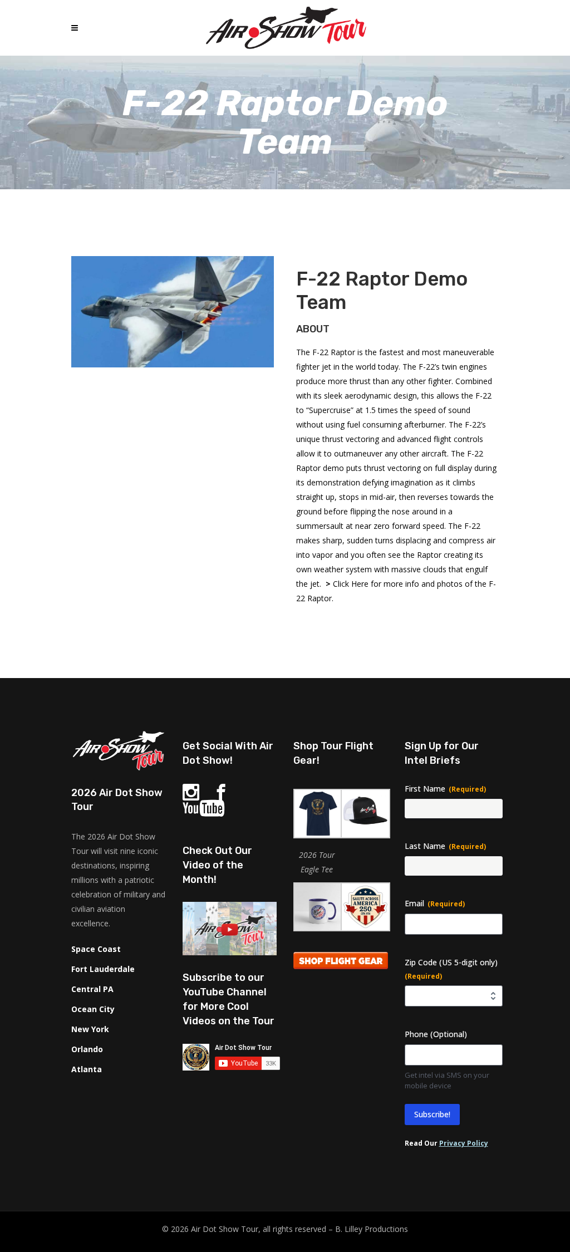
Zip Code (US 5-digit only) (451, 969)
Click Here (350, 583)
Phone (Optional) (436, 1034)
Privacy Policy (463, 1143)
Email (435, 903)
